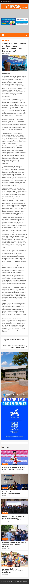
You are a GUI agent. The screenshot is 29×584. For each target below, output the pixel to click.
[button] (14, 21)
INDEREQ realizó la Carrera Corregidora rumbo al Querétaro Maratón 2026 (12, 570)
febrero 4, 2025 (6, 53)
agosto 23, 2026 (6, 471)
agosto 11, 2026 (6, 548)
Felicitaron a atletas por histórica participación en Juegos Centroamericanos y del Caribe (13, 518)
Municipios (5, 40)
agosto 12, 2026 (6, 521)
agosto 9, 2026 (6, 574)
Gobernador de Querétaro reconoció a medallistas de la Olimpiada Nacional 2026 (14, 544)
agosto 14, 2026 (6, 495)
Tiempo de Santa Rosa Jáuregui (19, 581)
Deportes (5, 463)
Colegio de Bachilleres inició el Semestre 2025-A (14, 340)
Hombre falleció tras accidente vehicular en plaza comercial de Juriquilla (14, 346)
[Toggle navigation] (3, 35)
